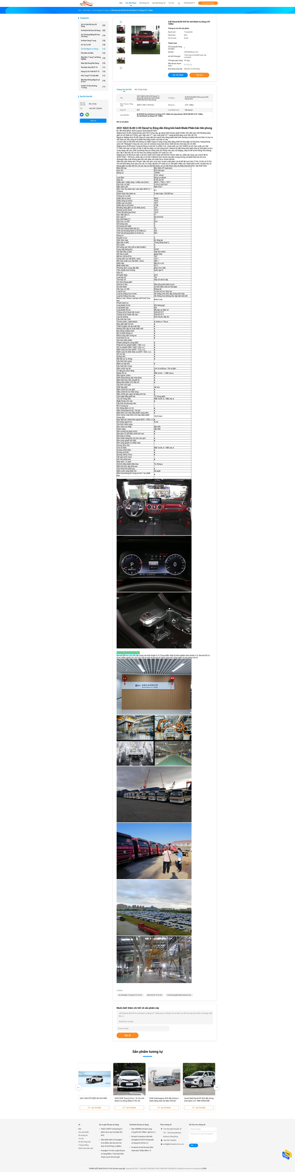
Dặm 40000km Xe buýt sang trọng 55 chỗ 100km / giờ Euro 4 (143, 1130)
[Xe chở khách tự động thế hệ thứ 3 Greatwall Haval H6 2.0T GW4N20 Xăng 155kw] (94, 1079)
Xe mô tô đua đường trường (93, 87)
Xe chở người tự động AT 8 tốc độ (130, 995)
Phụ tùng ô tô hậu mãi (93, 76)
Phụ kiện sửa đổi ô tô (93, 67)
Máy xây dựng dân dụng (93, 63)
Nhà (79, 1129)
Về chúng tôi (83, 1135)
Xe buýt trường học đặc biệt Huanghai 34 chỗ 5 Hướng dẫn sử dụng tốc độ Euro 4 (142, 1140)
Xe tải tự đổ (93, 45)
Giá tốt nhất (178, 75)
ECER (204, 1168)
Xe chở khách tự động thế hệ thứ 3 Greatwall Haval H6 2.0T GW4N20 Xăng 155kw (94, 1100)
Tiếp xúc (93, 121)
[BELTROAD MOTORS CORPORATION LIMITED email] (82, 114)
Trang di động (83, 1145)
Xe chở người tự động (93, 49)
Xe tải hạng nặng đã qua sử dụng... (93, 35)
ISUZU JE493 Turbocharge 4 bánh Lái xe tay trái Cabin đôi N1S (111, 1132)
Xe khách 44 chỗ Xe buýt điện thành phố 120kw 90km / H (142, 1148)
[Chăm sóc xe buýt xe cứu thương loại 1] (164, 1079)
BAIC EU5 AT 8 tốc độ (154, 995)
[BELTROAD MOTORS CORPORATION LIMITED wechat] (87, 114)
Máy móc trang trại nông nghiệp (93, 58)
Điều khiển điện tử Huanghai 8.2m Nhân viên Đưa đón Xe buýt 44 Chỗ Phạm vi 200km (111, 1143)
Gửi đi (127, 1035)
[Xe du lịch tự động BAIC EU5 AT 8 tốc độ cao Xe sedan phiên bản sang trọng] (129, 1079)
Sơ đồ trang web (84, 1142)
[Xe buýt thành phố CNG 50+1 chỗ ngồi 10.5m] (199, 1079)
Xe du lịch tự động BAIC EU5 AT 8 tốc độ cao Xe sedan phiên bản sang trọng (129, 1100)
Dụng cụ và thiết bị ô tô (93, 71)
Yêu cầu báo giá (208, 3)
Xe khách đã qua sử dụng (93, 30)
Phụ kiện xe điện (93, 53)
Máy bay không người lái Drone (93, 81)
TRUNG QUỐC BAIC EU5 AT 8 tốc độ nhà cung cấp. (107, 1168)
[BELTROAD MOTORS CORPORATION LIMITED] (87, 3)
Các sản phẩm (83, 1132)
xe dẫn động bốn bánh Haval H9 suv (179, 995)
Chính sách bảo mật (85, 1148)
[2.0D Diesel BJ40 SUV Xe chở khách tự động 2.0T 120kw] (145, 40)
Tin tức (81, 1138)
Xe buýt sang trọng (93, 40)
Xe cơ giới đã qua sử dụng (93, 25)
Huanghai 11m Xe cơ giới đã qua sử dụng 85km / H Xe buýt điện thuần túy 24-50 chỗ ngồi (113, 1154)
